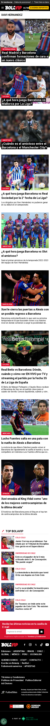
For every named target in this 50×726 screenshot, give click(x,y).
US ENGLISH (36, 654)
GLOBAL (5, 654)
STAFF (23, 660)
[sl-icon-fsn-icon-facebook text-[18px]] (24, 644)
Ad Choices (6, 683)
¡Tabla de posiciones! (22, 2)
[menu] (2, 7)
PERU (24, 654)
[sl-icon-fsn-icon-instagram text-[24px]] (30, 644)
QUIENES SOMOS (9, 660)
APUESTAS (29, 666)
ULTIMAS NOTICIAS (26, 9)
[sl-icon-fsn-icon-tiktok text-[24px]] (41, 644)
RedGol (25, 663)
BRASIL (30, 651)
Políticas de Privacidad (12, 680)
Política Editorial (33, 680)
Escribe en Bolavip (10, 663)
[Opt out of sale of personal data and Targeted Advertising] (4, 721)
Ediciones (6, 651)
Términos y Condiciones (37, 636)
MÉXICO (15, 654)
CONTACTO (35, 660)
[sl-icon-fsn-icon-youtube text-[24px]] (47, 644)
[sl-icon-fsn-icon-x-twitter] (35, 644)
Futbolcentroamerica (11, 666)
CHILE (40, 651)
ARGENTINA (19, 651)
